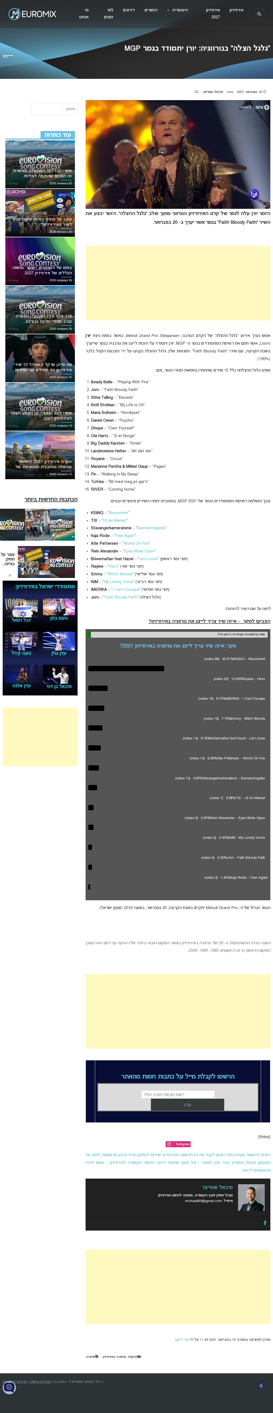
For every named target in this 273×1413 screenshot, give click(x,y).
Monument (119, 513)
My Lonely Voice (118, 582)
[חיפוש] (259, 14)
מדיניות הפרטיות (15, 1382)
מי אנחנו (84, 13)
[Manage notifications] (261, 1386)
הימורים (150, 10)
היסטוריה (177, 10)
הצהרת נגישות (40, 1382)
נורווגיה (90, 1357)
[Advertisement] (178, 283)
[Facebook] (265, 1223)
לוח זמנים (108, 13)
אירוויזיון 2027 (213, 13)
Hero (113, 566)
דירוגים (129, 10)
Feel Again (124, 536)
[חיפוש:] (54, 109)
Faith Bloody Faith (121, 597)
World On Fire (136, 543)
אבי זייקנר (181, 1340)
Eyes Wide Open (139, 551)
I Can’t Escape (126, 590)
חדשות (133, 1357)
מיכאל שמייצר (213, 92)
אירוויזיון (236, 10)
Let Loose (148, 559)
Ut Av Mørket (114, 521)
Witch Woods (120, 574)
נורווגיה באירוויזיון (114, 1357)
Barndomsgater (151, 528)
